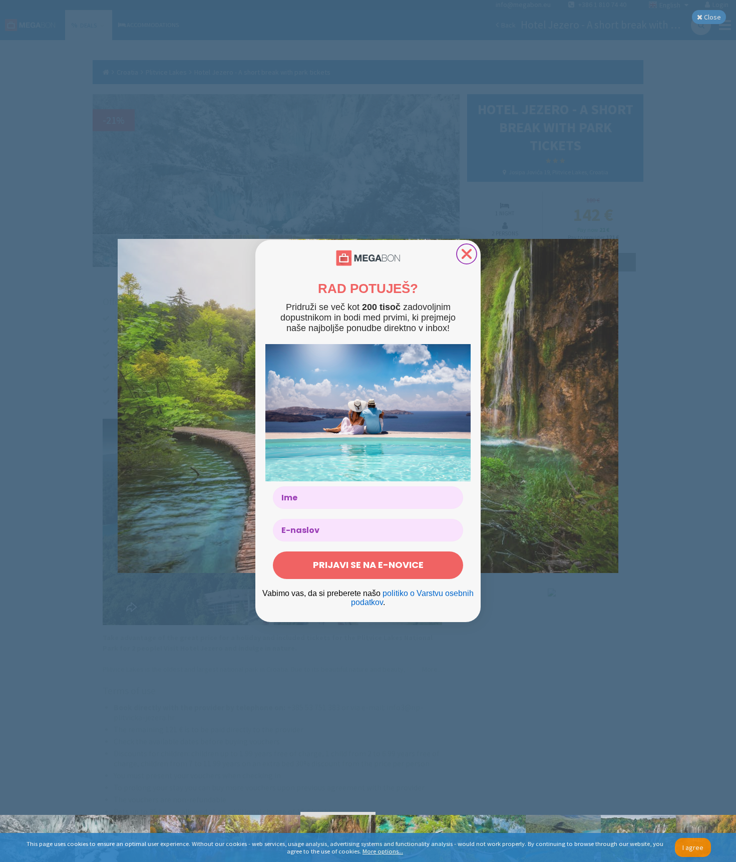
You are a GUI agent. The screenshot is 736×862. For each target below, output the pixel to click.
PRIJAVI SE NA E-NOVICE (368, 564)
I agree (692, 847)
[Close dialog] (467, 254)
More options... (382, 851)
